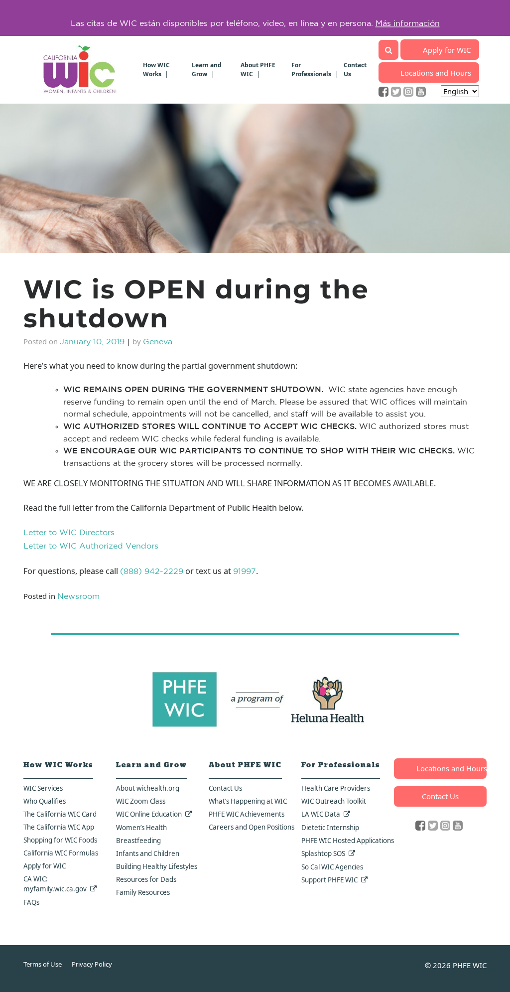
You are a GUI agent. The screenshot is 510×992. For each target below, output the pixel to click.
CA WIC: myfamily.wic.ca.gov (55, 883)
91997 (244, 572)
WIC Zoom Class (140, 801)
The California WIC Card (60, 814)
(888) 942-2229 (151, 572)
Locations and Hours (435, 73)
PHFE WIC (470, 965)
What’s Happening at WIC (248, 801)
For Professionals (311, 69)
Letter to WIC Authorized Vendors (90, 547)
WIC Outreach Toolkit (333, 801)
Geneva (157, 342)
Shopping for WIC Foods (60, 840)
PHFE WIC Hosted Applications (347, 840)
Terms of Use (42, 964)
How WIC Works (156, 69)
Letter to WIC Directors (69, 533)
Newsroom (78, 597)
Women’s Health (141, 827)
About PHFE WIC (258, 69)
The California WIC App (58, 827)
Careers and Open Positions (251, 827)
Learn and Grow (207, 69)
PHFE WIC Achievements (246, 814)
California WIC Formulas (60, 853)
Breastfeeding (138, 840)
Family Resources (143, 892)
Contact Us (225, 788)
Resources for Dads (146, 879)
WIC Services (43, 788)
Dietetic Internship (330, 827)
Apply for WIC (447, 50)
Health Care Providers (335, 788)
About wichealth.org (147, 788)
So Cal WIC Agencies (332, 866)
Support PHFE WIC (329, 879)
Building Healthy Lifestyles (156, 866)
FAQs (31, 902)
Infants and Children (147, 853)
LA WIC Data (320, 814)
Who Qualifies (44, 801)
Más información (408, 18)
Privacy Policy (92, 964)
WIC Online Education (149, 814)
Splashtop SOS (323, 853)
